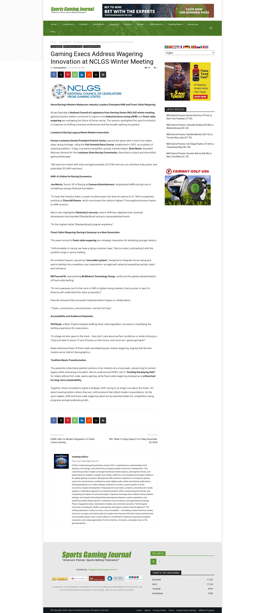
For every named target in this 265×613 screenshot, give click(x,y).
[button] (210, 28)
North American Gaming (73, 46)
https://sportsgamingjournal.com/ (85, 461)
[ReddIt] (89, 75)
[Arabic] (167, 46)
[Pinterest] (68, 75)
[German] (187, 46)
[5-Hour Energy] (188, 99)
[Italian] (191, 46)
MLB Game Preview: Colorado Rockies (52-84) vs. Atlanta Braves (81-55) (190, 126)
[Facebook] (54, 75)
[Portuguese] (195, 46)
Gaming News (65, 42)
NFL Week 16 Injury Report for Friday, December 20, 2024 (133, 441)
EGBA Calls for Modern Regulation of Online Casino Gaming (73, 441)
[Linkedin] (82, 75)
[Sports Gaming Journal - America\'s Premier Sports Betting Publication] (73, 10)
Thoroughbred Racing (92, 46)
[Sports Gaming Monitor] (158, 11)
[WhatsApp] (75, 75)
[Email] (96, 75)
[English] (179, 46)
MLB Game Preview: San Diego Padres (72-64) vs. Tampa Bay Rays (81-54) (190, 145)
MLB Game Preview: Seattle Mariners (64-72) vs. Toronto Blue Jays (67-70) (190, 136)
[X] (61, 75)
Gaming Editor (59, 67)
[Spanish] (203, 46)
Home (53, 42)
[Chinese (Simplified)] (171, 46)
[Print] (103, 75)
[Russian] (199, 46)
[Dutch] (175, 46)
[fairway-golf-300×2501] (188, 204)
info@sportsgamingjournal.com (102, 569)
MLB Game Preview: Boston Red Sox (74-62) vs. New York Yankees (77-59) (189, 117)
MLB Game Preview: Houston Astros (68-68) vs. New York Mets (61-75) (189, 155)
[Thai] (207, 46)
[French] (183, 46)
